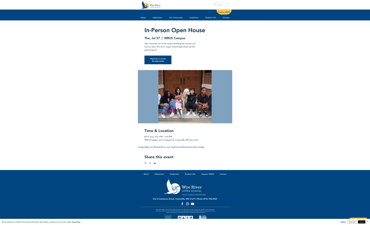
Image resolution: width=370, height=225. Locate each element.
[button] (176, 17)
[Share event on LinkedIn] (155, 163)
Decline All (352, 222)
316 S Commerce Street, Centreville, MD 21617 (174, 199)
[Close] (368, 221)
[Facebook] (182, 204)
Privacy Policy (76, 222)
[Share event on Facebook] (145, 163)
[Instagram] (187, 204)
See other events (158, 61)
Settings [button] (343, 222)
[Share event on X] (150, 163)
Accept (362, 222)
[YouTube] (192, 204)
